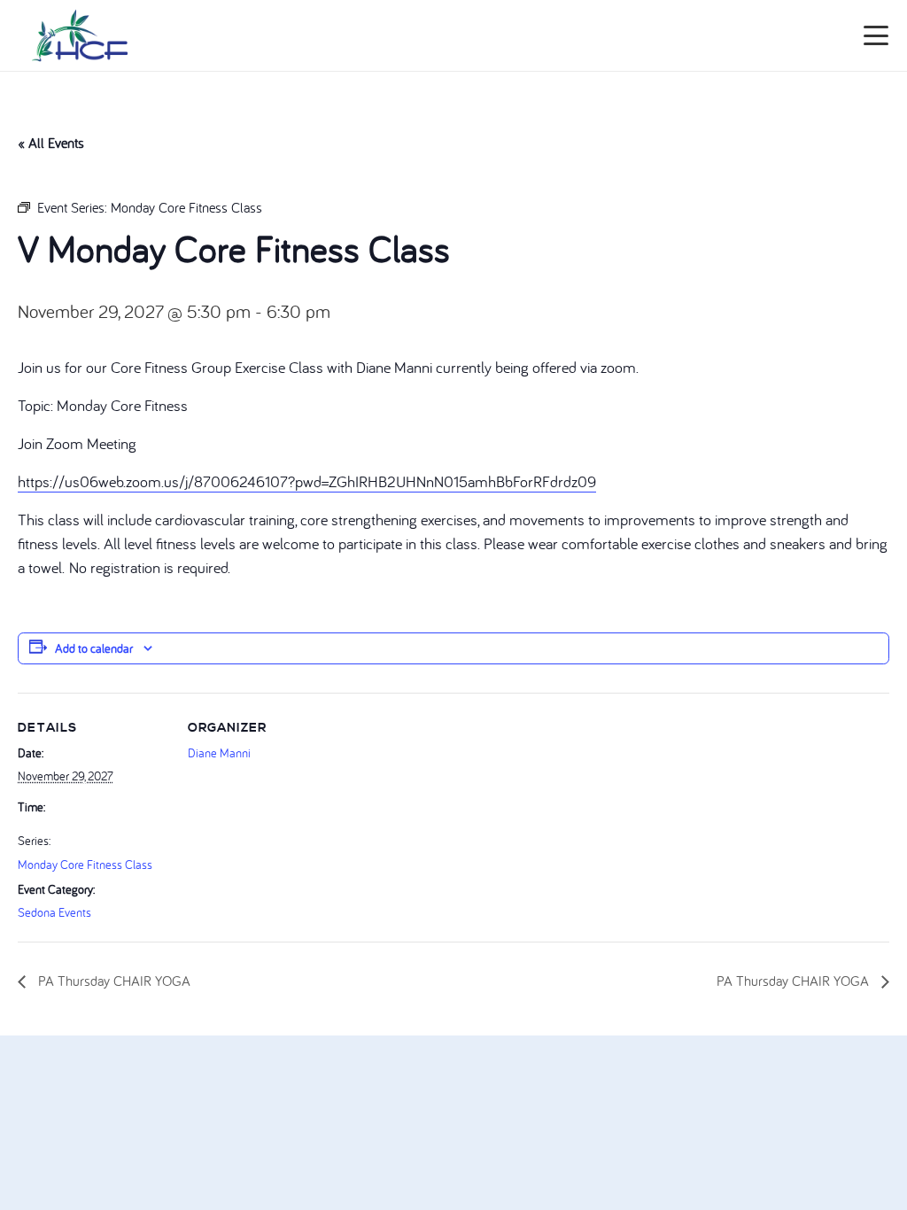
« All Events (51, 142)
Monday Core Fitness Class (85, 865)
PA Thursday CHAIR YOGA (112, 980)
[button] (876, 35)
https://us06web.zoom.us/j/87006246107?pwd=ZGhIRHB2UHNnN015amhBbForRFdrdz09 (307, 481)
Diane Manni (219, 753)
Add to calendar (94, 648)
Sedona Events (54, 912)
